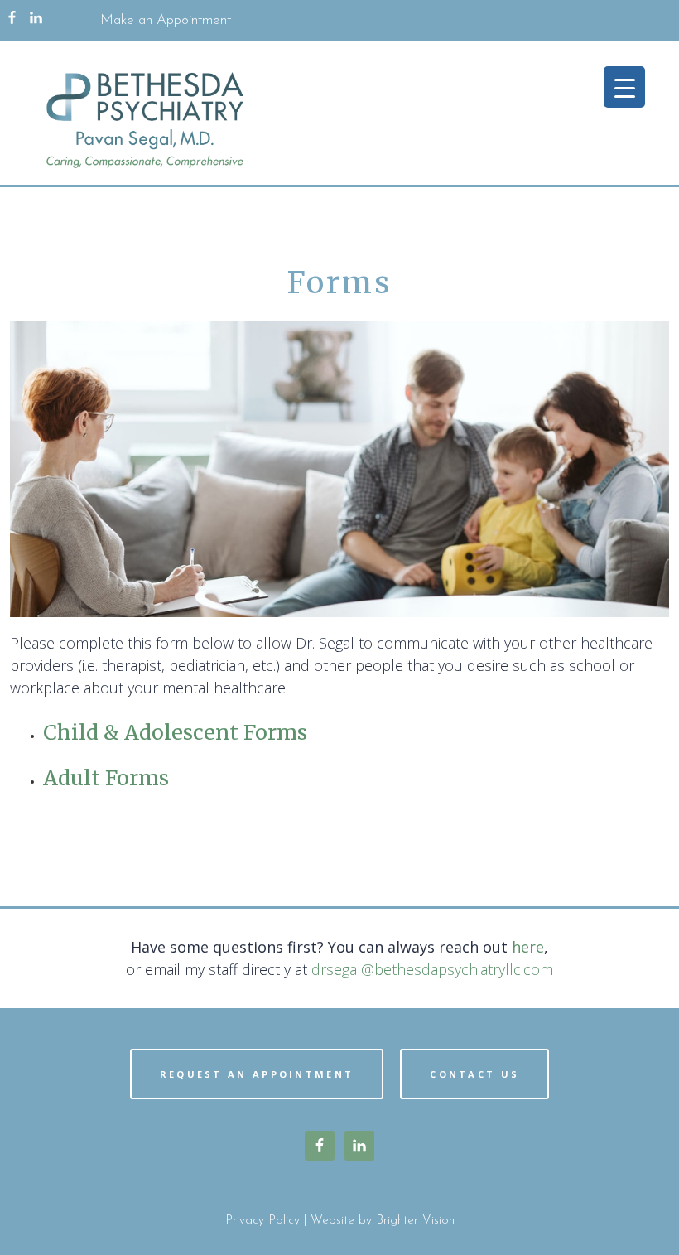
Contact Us (474, 1074)
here (528, 947)
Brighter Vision (415, 1220)
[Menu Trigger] (624, 87)
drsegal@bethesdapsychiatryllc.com (432, 969)
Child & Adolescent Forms (175, 732)
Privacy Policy (262, 1220)
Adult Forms (106, 778)
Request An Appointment (257, 1074)
